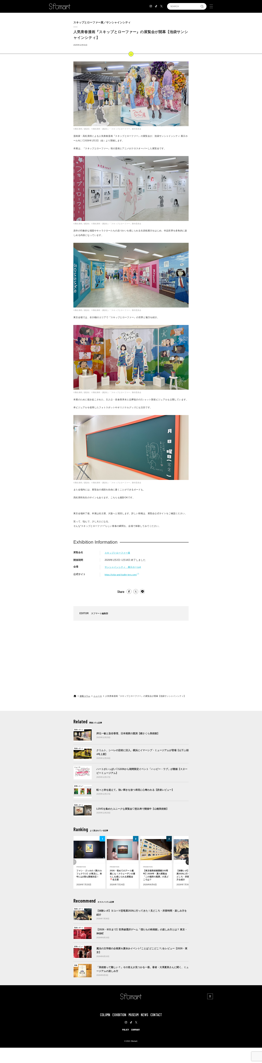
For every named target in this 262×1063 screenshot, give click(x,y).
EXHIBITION (119, 1015)
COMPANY (135, 1029)
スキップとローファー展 (117, 553)
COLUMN (105, 1015)
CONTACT (156, 1015)
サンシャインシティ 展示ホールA (123, 567)
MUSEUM (134, 1015)
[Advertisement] (131, 655)
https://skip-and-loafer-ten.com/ (121, 574)
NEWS (144, 1015)
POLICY (125, 1029)
